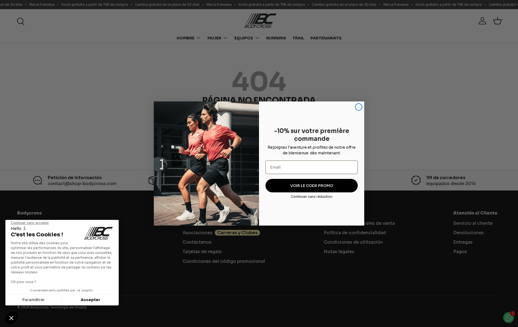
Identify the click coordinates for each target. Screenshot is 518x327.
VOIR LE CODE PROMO (311, 185)
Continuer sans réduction (311, 197)
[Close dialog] (358, 107)
